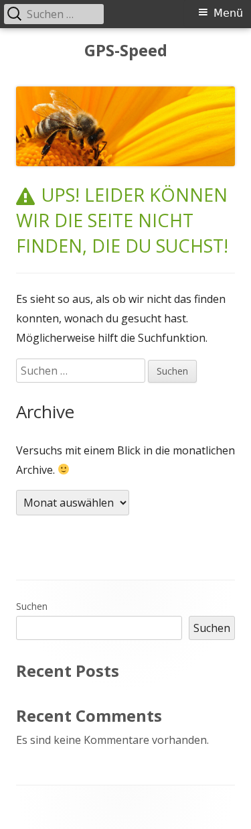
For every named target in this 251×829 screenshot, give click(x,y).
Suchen (32, 606)
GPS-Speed (125, 50)
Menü (228, 13)
